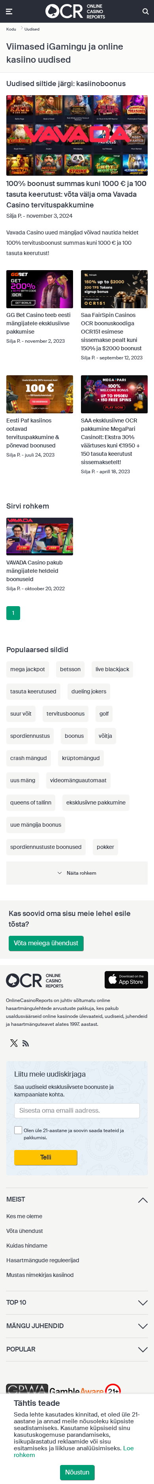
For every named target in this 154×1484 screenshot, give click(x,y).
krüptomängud (81, 758)
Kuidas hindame (26, 1245)
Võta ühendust (24, 1230)
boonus (74, 735)
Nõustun (77, 1472)
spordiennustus (30, 735)
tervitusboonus (66, 713)
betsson (70, 669)
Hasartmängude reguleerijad (42, 1260)
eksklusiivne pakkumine (96, 802)
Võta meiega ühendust (46, 943)
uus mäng (22, 780)
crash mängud (28, 758)
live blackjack (112, 669)
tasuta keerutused (33, 691)
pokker (105, 846)
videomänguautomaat (78, 780)
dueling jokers (88, 691)
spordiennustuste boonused (46, 846)
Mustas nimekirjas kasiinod (40, 1275)
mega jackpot (27, 669)
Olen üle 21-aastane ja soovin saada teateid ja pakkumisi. (74, 1134)
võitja (105, 735)
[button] (77, 873)
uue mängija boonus (35, 824)
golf (104, 713)
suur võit (21, 713)
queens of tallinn (30, 802)
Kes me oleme (24, 1216)
